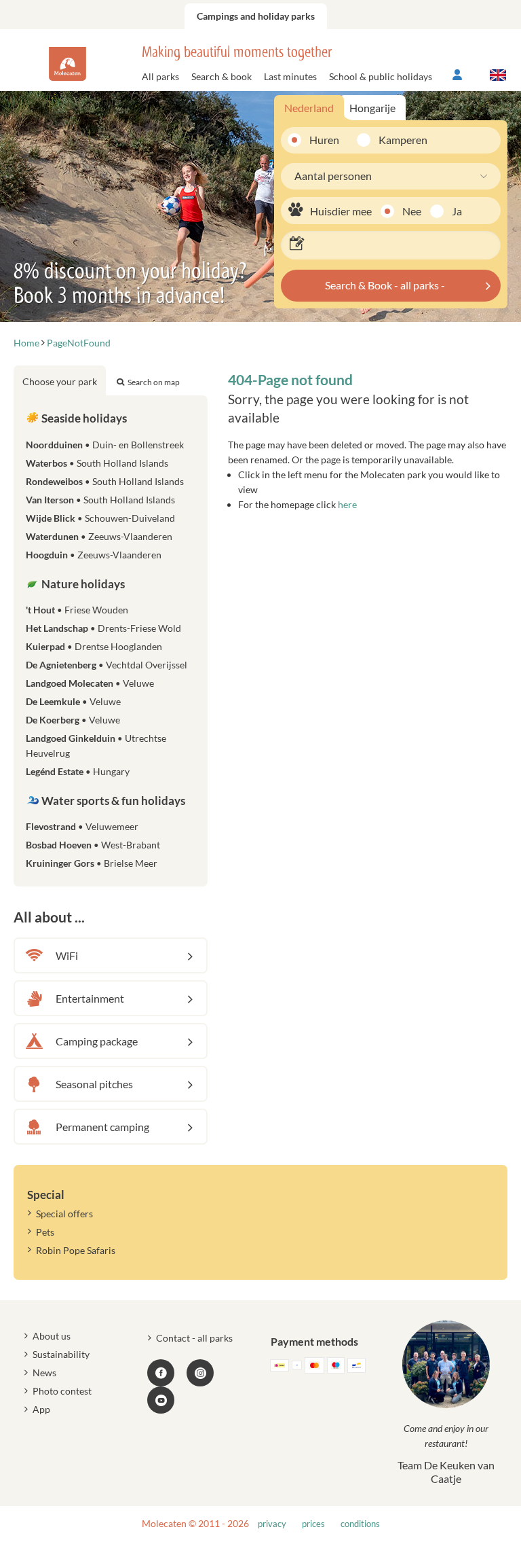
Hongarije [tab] (372, 107)
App (41, 1409)
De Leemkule (73, 701)
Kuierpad (94, 646)
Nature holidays (82, 584)
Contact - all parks (194, 1338)
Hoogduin (93, 554)
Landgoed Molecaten (90, 683)
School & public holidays (380, 76)
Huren (324, 139)
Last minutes (290, 76)
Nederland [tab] (309, 107)
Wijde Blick (100, 518)
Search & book (221, 76)
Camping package (97, 1041)
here (347, 504)
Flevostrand (82, 826)
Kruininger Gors (91, 863)
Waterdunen (99, 536)
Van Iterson (100, 499)
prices (313, 1524)
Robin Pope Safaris (75, 1250)
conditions (360, 1524)
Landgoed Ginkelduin (96, 745)
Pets (45, 1232)
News (44, 1372)
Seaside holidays (83, 418)
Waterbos (97, 463)
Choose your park (59, 381)
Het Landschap (103, 628)
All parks (160, 76)
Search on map (154, 382)
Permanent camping (102, 1126)
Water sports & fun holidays (112, 800)
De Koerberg (73, 719)
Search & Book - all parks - (385, 285)
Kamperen (398, 139)
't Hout (77, 609)
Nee (411, 210)
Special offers (64, 1213)
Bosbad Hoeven (93, 844)
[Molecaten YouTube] (160, 1400)
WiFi (67, 955)
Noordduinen (105, 444)
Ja (457, 210)
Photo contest (62, 1391)
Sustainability (61, 1354)
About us (52, 1336)
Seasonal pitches (94, 1083)
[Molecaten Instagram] (200, 1372)
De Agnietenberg (106, 664)
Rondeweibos (105, 481)
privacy (272, 1524)
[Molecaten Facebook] (160, 1372)
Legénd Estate (78, 771)
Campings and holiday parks (256, 16)
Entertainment (90, 998)
